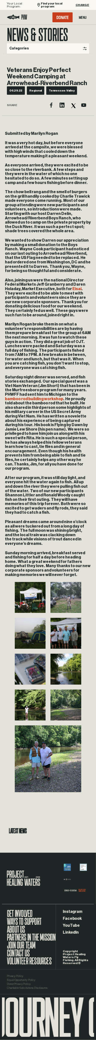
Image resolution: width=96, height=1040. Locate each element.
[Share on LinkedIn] (62, 105)
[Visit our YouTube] (83, 105)
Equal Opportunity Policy (21, 979)
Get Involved (19, 916)
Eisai (76, 289)
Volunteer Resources (29, 964)
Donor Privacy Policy (19, 983)
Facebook (72, 918)
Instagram (72, 911)
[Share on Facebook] (51, 105)
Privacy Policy (15, 975)
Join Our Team (21, 948)
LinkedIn (71, 932)
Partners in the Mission (31, 940)
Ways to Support (24, 924)
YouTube (71, 925)
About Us (16, 932)
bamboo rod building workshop (34, 399)
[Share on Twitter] (72, 105)
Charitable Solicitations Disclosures (27, 987)
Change (82, 5)
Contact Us (18, 956)
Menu (83, 17)
